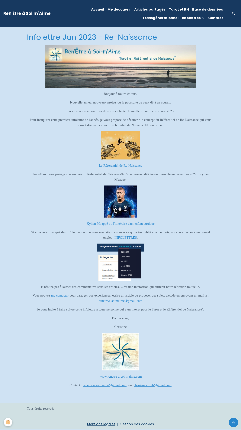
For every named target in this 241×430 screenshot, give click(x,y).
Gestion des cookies (137, 424)
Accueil (97, 9)
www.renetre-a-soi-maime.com (120, 376)
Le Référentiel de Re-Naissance (120, 165)
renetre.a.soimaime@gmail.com (120, 301)
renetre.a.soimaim (95, 385)
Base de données (207, 9)
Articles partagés (149, 9)
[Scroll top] (233, 422)
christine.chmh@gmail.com (153, 385)
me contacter (60, 295)
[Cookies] (8, 422)
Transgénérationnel (160, 17)
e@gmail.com (117, 385)
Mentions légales (101, 424)
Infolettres (191, 17)
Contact (215, 17)
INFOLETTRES (125, 237)
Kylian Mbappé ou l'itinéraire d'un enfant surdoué (121, 223)
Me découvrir (119, 9)
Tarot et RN (179, 9)
